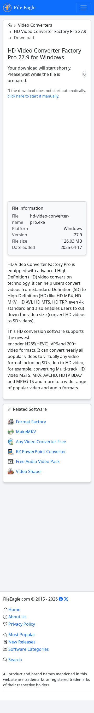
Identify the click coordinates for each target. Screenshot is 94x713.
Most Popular (21, 634)
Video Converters (35, 25)
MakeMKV (26, 432)
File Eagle (24, 7)
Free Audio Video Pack (38, 461)
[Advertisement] (47, 150)
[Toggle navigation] (83, 8)
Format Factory (31, 422)
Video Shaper (29, 471)
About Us (17, 617)
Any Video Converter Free (41, 441)
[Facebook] (61, 599)
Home (14, 609)
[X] (66, 599)
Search (15, 660)
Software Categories (28, 649)
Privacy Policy (21, 624)
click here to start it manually (33, 96)
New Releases (22, 642)
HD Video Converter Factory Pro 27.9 (50, 31)
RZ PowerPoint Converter (41, 451)
